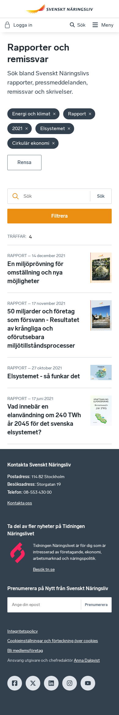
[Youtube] (88, 683)
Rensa (24, 162)
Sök (101, 196)
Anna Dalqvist (87, 660)
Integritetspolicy (22, 631)
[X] (33, 683)
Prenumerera (96, 604)
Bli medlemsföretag (25, 650)
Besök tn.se (44, 569)
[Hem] (59, 9)
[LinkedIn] (51, 683)
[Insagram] (69, 683)
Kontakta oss (19, 503)
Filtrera (59, 216)
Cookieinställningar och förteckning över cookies (52, 640)
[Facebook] (14, 683)
